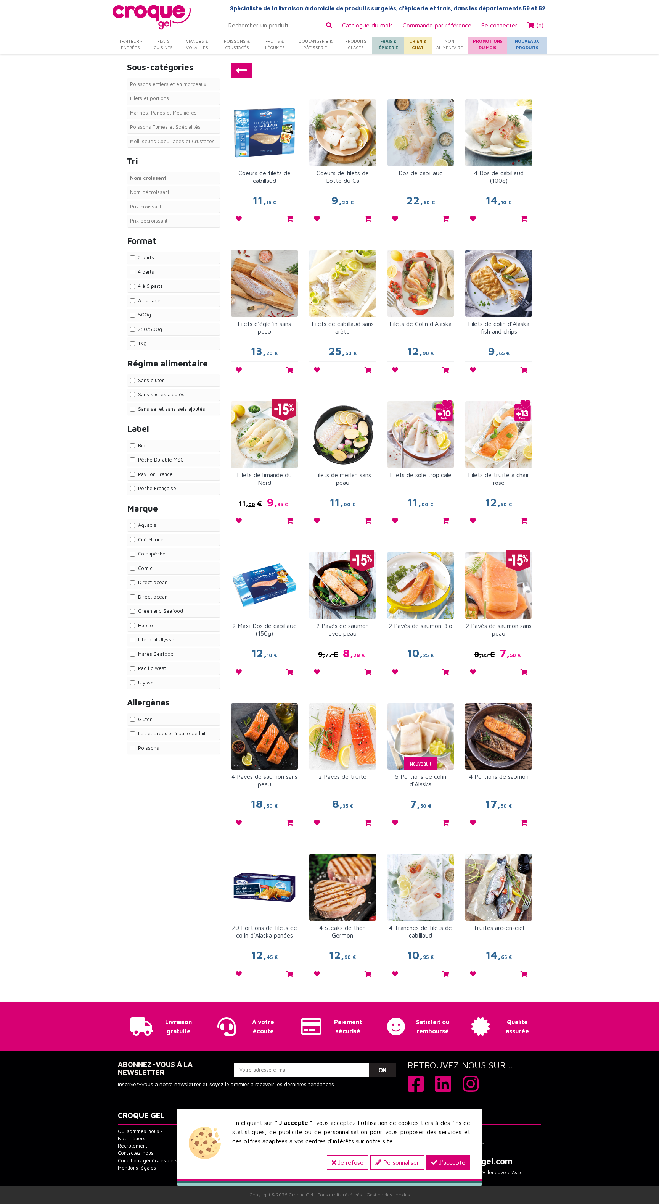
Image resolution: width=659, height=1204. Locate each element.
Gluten (145, 719)
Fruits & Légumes (275, 44)
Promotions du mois (487, 44)
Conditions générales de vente (153, 1161)
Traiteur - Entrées (130, 44)
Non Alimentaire (449, 44)
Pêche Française (157, 488)
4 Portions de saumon (499, 776)
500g (144, 314)
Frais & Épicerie (388, 44)
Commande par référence (437, 25)
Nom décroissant (149, 192)
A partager (150, 300)
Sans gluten (151, 380)
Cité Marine (151, 539)
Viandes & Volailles (197, 44)
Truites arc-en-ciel (498, 927)
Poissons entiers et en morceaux (168, 84)
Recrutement (132, 1146)
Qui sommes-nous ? (140, 1131)
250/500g (150, 329)
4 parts (146, 272)
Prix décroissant (148, 221)
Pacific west (152, 668)
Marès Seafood (156, 654)
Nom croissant (148, 178)
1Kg (142, 343)
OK (382, 1070)
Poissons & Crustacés (237, 44)
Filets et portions (149, 98)
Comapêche (152, 553)
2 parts (146, 257)
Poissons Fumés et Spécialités (165, 127)
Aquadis (147, 525)
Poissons (148, 748)
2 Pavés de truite (342, 776)
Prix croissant (145, 206)
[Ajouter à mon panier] (290, 219)
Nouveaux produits (527, 44)
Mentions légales (137, 1168)
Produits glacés (355, 44)
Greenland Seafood (160, 611)
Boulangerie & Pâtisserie (316, 44)
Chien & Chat (417, 44)
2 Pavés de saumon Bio (420, 625)
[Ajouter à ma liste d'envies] (238, 219)
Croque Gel (301, 1195)
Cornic (145, 568)
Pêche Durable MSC (160, 460)
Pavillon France (155, 474)
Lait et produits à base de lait (172, 733)
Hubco (145, 625)
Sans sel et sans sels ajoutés (171, 409)
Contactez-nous (135, 1153)
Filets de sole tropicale (421, 474)
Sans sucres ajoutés (161, 394)
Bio (141, 445)
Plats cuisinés (163, 44)
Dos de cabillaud (421, 172)
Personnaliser (400, 1162)
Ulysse (146, 682)
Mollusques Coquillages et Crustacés (172, 141)
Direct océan (152, 582)
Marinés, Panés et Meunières (163, 113)
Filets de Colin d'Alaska (420, 323)
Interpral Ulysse (156, 639)
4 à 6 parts (150, 286)
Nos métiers (131, 1138)
